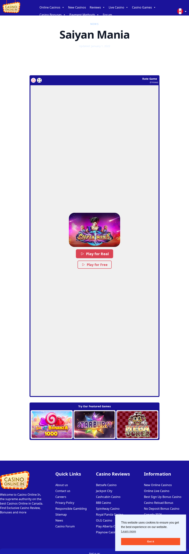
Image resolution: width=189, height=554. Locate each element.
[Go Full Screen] (39, 80)
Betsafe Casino (106, 485)
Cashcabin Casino (108, 497)
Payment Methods (82, 15)
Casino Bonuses (50, 15)
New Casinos (77, 7)
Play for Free (97, 264)
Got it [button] (150, 541)
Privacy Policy (64, 503)
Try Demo (52, 424)
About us (61, 485)
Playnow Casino (107, 532)
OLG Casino (104, 520)
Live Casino (116, 7)
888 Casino (103, 503)
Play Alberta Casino (109, 526)
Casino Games (142, 7)
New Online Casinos (158, 485)
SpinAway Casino (108, 509)
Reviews (95, 7)
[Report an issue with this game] (33, 80)
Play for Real (97, 253)
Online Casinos (49, 7)
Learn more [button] (128, 531)
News (59, 520)
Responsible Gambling (71, 509)
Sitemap (61, 514)
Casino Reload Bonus (158, 503)
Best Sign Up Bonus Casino (162, 497)
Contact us (62, 491)
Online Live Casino (156, 491)
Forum (107, 15)
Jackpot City (104, 491)
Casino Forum (65, 526)
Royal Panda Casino (109, 514)
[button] (94, 230)
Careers (60, 497)
